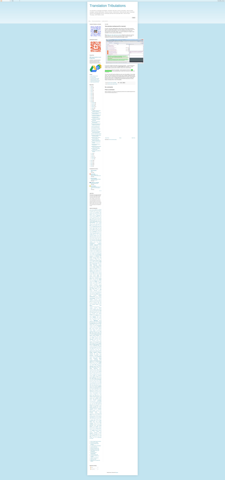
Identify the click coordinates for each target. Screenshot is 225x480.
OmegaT (100, 343)
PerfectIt (100, 348)
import (97, 293)
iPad (100, 300)
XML (90, 436)
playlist (97, 350)
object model (94, 342)
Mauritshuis (95, 318)
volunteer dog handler (97, 423)
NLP (90, 340)
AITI (100, 215)
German (91, 278)
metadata (93, 328)
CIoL (100, 238)
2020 (92, 91)
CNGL (90, 240)
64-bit (94, 212)
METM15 (91, 329)
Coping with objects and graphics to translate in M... (96, 140)
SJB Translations (94, 170)
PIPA (98, 349)
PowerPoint (91, 353)
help (96, 285)
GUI (94, 282)
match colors (91, 318)
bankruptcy (91, 224)
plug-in (100, 350)
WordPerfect (91, 432)
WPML (90, 434)
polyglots (98, 351)
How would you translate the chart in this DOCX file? (95, 132)
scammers (99, 375)
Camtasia (97, 233)
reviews (100, 371)
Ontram (100, 344)
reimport (100, 368)
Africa (96, 215)
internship (95, 297)
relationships (91, 369)
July (92, 109)
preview (91, 356)
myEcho (93, 336)
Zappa (94, 437)
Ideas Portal (91, 292)
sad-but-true (98, 374)
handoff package (95, 283)
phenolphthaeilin (92, 349)
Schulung (97, 376)
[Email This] (120, 82)
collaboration (99, 240)
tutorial (99, 413)
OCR (97, 342)
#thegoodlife (99, 210)
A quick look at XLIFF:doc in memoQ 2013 (95, 144)
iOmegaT (97, 300)
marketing (94, 317)
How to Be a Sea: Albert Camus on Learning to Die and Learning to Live (96, 188)
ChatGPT (95, 236)
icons (100, 291)
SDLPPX (98, 378)
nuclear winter (95, 341)
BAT (98, 224)
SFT (92, 381)
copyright (94, 247)
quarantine (91, 363)
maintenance (94, 316)
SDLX (90, 379)
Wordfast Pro (99, 431)
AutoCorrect (99, 221)
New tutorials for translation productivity (95, 120)
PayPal (91, 348)
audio (98, 220)
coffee (96, 240)
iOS (99, 300)
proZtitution (91, 360)
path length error (99, 347)
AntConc (93, 218)
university (100, 416)
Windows (91, 427)
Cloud (100, 239)
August (93, 108)
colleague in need (93, 241)
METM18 (94, 329)
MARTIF (100, 317)
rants (93, 364)
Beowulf (93, 225)
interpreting (95, 299)
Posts (92, 467)
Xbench (99, 434)
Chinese (91, 237)
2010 (92, 163)
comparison (99, 243)
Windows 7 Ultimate (98, 427)
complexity (95, 244)
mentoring (100, 327)
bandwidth (100, 223)
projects (100, 358)
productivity (99, 356)
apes (95, 218)
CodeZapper (93, 240)
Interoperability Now (98, 298)
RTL (98, 373)
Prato (94, 354)
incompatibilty (95, 294)
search (96, 379)
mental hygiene (96, 327)
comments (91, 242)
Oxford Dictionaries (96, 346)
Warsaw (100, 424)
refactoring (96, 365)
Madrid (90, 316)
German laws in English (94, 442)
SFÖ (90, 381)
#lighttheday (95, 210)
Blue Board (99, 228)
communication (92, 243)
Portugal (91, 352)
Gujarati (96, 282)
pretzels (100, 355)
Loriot (93, 315)
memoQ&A (95, 325)
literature (100, 313)
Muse (100, 335)
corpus (97, 247)
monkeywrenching (99, 330)
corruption (100, 247)
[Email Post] (118, 82)
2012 (92, 160)
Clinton (98, 239)
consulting (100, 245)
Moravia (97, 331)
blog (99, 227)
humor (91, 289)
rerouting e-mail (92, 370)
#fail (98, 209)
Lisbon (97, 313)
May (92, 154)
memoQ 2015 (93, 322)
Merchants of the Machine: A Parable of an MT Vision (95, 124)
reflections (91, 366)
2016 (92, 97)
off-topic (93, 343)
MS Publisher (91, 334)
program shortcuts (92, 357)
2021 (92, 90)
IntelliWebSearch (92, 296)
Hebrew (94, 285)
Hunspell (94, 289)
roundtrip (94, 373)
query (94, 363)
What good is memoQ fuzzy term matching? (95, 122)
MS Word (95, 334)
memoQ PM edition (98, 323)
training (93, 407)
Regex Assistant (98, 366)
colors (97, 241)
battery (100, 224)
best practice (99, 225)
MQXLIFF (95, 332)
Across (91, 214)
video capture (97, 420)
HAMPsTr (100, 282)
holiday (98, 286)
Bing (91, 227)
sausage (94, 375)
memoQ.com (91, 325)
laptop (93, 310)
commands (99, 241)
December (93, 102)
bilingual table (99, 226)
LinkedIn (100, 312)
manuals (91, 317)
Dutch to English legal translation (96, 441)
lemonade (93, 311)
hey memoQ (99, 285)
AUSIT (100, 220)
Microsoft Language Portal (95, 448)
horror (94, 287)
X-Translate (95, 434)
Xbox (100, 434)
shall (93, 381)
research (95, 370)
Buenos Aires (94, 230)
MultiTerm (97, 335)
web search (99, 425)
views (94, 421)
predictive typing (98, 354)
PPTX (97, 353)
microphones (99, 329)
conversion (99, 246)
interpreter (91, 299)
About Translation (94, 178)
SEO (90, 380)
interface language (98, 296)
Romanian (91, 373)
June (92, 153)
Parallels (91, 347)
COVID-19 (91, 249)
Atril (94, 220)
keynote (100, 304)
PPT (94, 353)
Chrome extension (98, 237)
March (93, 156)
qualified (97, 362)
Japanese (91, 303)
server (95, 380)
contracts (97, 246)
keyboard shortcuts (95, 304)
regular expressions (94, 368)
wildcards (100, 426)
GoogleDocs (95, 280)
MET (90, 328)
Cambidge (91, 233)
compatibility (91, 244)
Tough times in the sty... (95, 130)
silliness (96, 381)
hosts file (97, 287)
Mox (99, 331)
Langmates (95, 307)
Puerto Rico (94, 361)
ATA (90, 220)
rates (95, 364)
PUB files (100, 360)
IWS (98, 302)
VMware (95, 422)
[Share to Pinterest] (124, 82)
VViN (98, 424)
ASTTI (100, 219)
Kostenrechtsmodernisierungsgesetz (94, 306)
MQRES (93, 332)
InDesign (100, 294)
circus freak (91, 239)
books (94, 229)
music (90, 336)
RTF (96, 373)
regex (95, 366)
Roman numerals (96, 372)
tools (95, 406)
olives (97, 343)
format (98, 275)
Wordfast (93, 430)
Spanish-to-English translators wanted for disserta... (96, 113)
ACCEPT (100, 213)
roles (92, 372)
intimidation (91, 300)
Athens (92, 220)
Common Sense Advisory (97, 242)
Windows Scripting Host (93, 429)
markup (97, 317)
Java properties (95, 303)
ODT (100, 342)
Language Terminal (95, 309)
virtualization (91, 422)
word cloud (98, 429)
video (94, 420)
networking (91, 339)
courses (97, 248)
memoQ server (92, 324)
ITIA (91, 302)
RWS (90, 374)
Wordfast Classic (92, 431)
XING (90, 435)
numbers (98, 341)
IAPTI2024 (91, 291)
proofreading (96, 359)
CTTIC (100, 250)
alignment (97, 216)
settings (100, 380)
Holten (100, 286)
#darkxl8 (96, 209)
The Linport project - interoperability (94, 453)
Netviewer (100, 338)
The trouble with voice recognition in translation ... (96, 118)
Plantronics (94, 350)
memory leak (95, 326)
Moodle (94, 331)
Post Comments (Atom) (113, 139)
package (100, 346)
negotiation (96, 337)
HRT (100, 287)
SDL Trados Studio (93, 378)
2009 (92, 164)
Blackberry (96, 227)
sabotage (94, 374)
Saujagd (91, 375)
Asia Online (97, 219)
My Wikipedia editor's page (95, 449)
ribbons (91, 372)
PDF (92, 348)
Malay (98, 316)
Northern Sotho (98, 340)
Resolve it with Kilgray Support (96, 133)
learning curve (97, 310)
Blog (89, 21)
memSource (99, 326)
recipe (97, 364)
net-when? (99, 337)
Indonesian (94, 295)
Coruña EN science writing (95, 78)
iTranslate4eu (95, 302)
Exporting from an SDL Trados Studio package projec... (96, 147)
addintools (97, 214)
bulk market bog (98, 230)
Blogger (94, 228)
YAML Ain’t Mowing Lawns (94, 183)
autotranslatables (92, 222)
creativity (95, 249)
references (99, 365)
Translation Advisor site (94, 454)
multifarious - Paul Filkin (95, 182)
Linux (90, 313)
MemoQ (96, 320)
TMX (97, 405)
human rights (99, 288)
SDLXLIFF (92, 379)
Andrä (98, 217)
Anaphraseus (95, 217)
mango (100, 316)
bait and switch (95, 223)
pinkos (96, 349)
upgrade (93, 417)
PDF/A (95, 348)
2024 (92, 86)
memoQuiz (91, 326)
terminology (99, 400)
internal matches (92, 297)
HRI (99, 287)
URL (100, 417)
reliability (95, 369)
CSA (97, 250)
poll (96, 351)
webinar (91, 426)
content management (93, 246)
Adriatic (100, 214)
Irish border (93, 301)
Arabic (92, 219)
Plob (98, 350)
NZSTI (100, 341)
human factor (94, 288)
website (94, 426)
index (90, 295)
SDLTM (100, 378)
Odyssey (91, 343)
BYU (100, 231)
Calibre (93, 232)
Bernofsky (95, 225)
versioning (91, 420)
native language (99, 336)
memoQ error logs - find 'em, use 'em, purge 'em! (95, 138)
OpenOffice (91, 345)
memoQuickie (99, 325)
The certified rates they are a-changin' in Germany (96, 111)
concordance (99, 244)
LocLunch (100, 314)
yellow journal (99, 436)
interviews (100, 299)
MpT (100, 331)
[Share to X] (122, 82)
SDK (92, 377)
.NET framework (92, 209)
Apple (90, 219)
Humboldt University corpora (95, 80)
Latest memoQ (105, 21)
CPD (93, 249)
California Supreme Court (97, 232)
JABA (100, 302)
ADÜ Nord (93, 215)
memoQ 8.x (96, 322)
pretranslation (96, 355)
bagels (90, 223)
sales (100, 374)
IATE (93, 291)
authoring (91, 221)
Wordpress (96, 432)
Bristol (92, 171)
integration (99, 295)
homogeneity (91, 287)
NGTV (98, 339)
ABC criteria (94, 213)
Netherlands (96, 338)
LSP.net (97, 315)
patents (95, 347)
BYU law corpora (93, 77)
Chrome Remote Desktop (93, 238)
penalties (97, 348)
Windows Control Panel (93, 428)
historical (95, 286)
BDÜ (90, 225)
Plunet (90, 351)
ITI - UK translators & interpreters (96, 445)
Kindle (100, 305)
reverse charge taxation (95, 371)
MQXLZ (99, 332)
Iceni (95, 291)
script (90, 377)
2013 (92, 101)
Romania (100, 372)
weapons (95, 425)
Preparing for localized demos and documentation (96, 136)
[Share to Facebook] (123, 82)
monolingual (91, 331)
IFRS (97, 292)
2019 (92, 93)
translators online (93, 411)
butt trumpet (98, 231)
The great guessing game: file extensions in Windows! (96, 115)
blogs (96, 228)
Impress (99, 293)
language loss (95, 308)
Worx (100, 433)
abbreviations (97, 212)
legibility (91, 311)
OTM (98, 345)
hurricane (97, 289)
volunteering (91, 424)
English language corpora (95, 79)
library (100, 311)
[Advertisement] (120, 128)
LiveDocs (91, 314)
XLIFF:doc (96, 435)
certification (94, 235)
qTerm (93, 362)
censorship (91, 235)
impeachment (94, 293)
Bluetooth (91, 229)
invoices (94, 300)
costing (91, 248)
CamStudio (94, 233)
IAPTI (100, 289)
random (91, 364)
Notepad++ (91, 341)
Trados (91, 407)
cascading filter (92, 234)
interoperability (92, 298)
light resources (94, 312)
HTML (90, 288)
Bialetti (92, 226)
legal (100, 310)
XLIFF (94, 435)
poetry (95, 351)
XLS (98, 435)
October (93, 105)
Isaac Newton (97, 301)
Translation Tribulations (108, 6)
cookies (91, 247)
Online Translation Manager (94, 344)
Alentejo (91, 216)
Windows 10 (94, 427)
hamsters (91, 283)
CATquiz (100, 234)
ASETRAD (94, 219)
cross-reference (99, 249)
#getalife (100, 209)
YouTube (91, 437)
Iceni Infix (98, 291)
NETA (90, 338)
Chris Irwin (95, 237)
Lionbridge (93, 313)
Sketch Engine (99, 381)
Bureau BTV (91, 231)
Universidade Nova (92, 416)
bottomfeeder (97, 229)
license (91, 312)
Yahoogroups (95, 436)
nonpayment (93, 340)
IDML (95, 292)
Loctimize (91, 315)
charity (91, 236)
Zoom (96, 437)
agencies (98, 215)
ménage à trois (92, 327)
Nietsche (100, 339)
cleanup (94, 239)
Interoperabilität (99, 297)
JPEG (99, 303)
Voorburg (94, 424)
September (93, 106)
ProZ (100, 359)
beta (90, 226)
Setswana (97, 380)
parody (93, 347)
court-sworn (99, 248)
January (93, 158)
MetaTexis (96, 328)
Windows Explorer (98, 428)
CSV (98, 250)
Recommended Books (96, 21)
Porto (100, 351)
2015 (92, 98)
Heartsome (91, 285)
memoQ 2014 (95, 321)
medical (91, 319)
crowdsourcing (95, 250)
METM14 (100, 328)
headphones (96, 284)
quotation (99, 363)
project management (93, 358)
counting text (94, 248)
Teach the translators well (95, 126)
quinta (97, 363)
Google (100, 279)
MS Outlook (99, 333)
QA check (98, 361)
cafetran (91, 232)
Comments (93, 469)
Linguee (98, 312)
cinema (99, 238)
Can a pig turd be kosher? (95, 127)
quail (95, 362)
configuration (96, 245)
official (96, 343)
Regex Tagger (92, 367)
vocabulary (97, 422)
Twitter (91, 414)
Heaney (100, 284)
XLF (92, 435)
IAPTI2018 (95, 290)
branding (100, 229)
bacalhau (97, 222)
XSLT (92, 436)
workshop (91, 433)
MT (97, 334)
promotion (91, 359)
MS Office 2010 (95, 333)
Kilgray (91, 305)
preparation (91, 355)
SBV (96, 375)
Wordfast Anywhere (98, 430)
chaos (100, 235)
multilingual (94, 335)
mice (96, 329)
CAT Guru (96, 234)
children (100, 236)
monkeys (94, 330)
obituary (91, 342)
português (95, 352)
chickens (98, 236)
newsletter (95, 339)
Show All (100, 190)
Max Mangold (99, 318)
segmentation (99, 379)
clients (96, 239)
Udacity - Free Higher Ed (94, 457)
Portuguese (99, 352)
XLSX (100, 435)
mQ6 (90, 332)
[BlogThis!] (121, 82)
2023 (92, 87)
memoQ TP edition (98, 324)
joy (97, 303)
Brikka (90, 230)
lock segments (96, 314)
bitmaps (94, 227)
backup (100, 222)
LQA (94, 315)
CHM (92, 237)
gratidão (96, 281)
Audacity (96, 220)
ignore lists (99, 292)
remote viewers (99, 369)
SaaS (92, 374)
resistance (98, 370)
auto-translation (95, 221)
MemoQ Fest (94, 323)
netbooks (93, 338)
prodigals (95, 356)
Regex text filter (96, 367)
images (91, 293)
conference (91, 245)
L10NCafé (91, 307)
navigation (93, 337)
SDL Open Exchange (98, 377)
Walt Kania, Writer (93, 459)
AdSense (91, 215)
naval (90, 337)
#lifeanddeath (91, 210)
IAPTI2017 (91, 290)
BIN (90, 227)
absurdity (97, 213)
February (93, 157)
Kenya (90, 304)
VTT (96, 424)
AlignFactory (94, 216)
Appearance (99, 218)
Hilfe (90, 286)
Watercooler (91, 425)
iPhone (91, 301)
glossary (100, 278)
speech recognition (98, 386)
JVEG (100, 303)
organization (95, 345)
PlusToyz (93, 351)
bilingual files (95, 226)
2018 (92, 94)
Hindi (92, 286)
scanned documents (92, 376)
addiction (94, 214)
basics (97, 224)
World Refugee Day (96, 433)
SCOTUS (100, 376)
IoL (95, 300)
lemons (96, 311)
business (94, 231)
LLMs (93, 314)
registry (100, 367)
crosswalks (91, 250)
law (94, 310)
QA (96, 361)
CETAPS (98, 235)
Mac (98, 315)
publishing (91, 361)
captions (100, 233)
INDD (97, 294)
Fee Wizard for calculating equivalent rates (95, 149)
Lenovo (98, 311)
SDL (94, 377)
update (91, 417)
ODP (99, 342)
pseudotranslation (95, 360)
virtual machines (98, 421)
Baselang (94, 224)
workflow (100, 432)
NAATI (95, 336)
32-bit (94, 211)
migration (91, 330)
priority (93, 356)
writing (92, 434)
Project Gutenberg (98, 357)
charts (93, 236)
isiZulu (100, 301)
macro (100, 315)
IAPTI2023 (99, 290)
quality (100, 362)
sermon (92, 380)
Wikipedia (97, 426)
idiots (94, 292)
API (97, 218)
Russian (100, 373)
